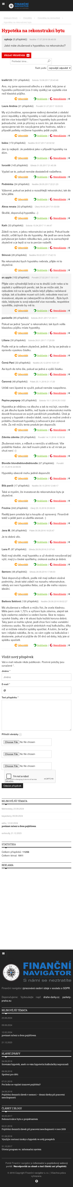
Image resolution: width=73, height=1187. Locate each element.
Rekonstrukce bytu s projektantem (20, 1119)
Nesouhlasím (59, 98)
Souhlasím (42, 98)
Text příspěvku (10, 697)
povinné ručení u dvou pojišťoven (19, 826)
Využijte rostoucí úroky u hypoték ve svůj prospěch (28, 1139)
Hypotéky (27, 17)
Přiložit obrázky (10, 734)
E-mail (6, 684)
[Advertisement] (36, 907)
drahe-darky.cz (51, 997)
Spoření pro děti (10, 1074)
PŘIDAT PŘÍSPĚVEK (14, 55)
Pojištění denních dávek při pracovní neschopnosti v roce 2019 (34, 1129)
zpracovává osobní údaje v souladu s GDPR (46, 988)
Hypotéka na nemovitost (49, 17)
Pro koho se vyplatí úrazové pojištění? (21, 1084)
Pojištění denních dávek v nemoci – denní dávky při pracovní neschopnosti (33, 1096)
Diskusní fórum (10, 17)
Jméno (6, 671)
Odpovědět (23, 98)
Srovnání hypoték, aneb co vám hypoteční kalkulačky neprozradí (35, 1064)
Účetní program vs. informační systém (21, 1149)
